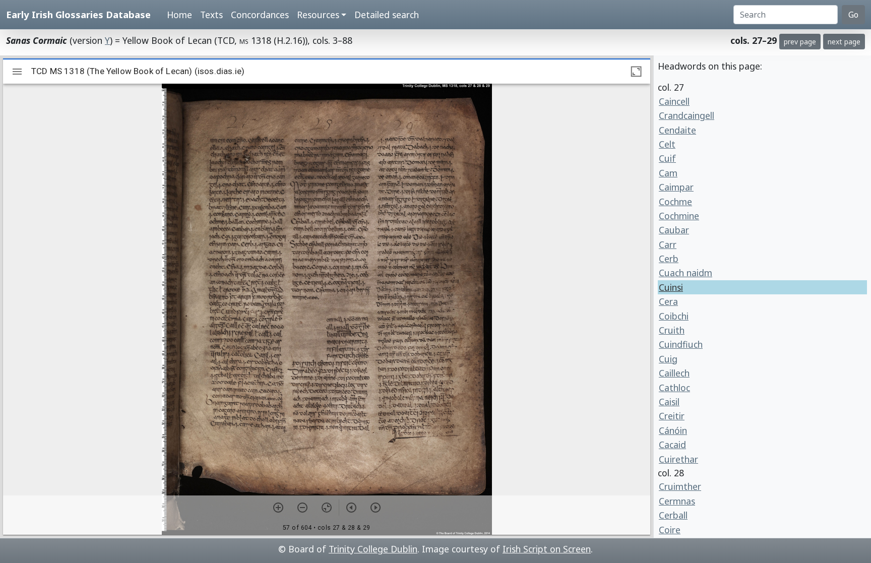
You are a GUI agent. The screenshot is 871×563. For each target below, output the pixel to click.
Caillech (674, 373)
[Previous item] (351, 507)
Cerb (668, 259)
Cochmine (679, 216)
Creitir (672, 416)
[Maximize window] (636, 71)
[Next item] (375, 507)
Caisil (669, 402)
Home (179, 15)
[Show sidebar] (17, 71)
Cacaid (672, 445)
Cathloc (674, 388)
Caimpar (676, 187)
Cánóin (673, 430)
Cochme (675, 202)
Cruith (672, 330)
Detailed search (386, 15)
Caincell (674, 101)
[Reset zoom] (327, 507)
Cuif (667, 158)
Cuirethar (678, 459)
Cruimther (680, 486)
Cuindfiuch (681, 344)
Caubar (674, 230)
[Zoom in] (278, 507)
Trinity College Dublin (373, 549)
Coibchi (674, 316)
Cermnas (677, 501)
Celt (667, 144)
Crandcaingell (686, 115)
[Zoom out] (302, 507)
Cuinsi (671, 287)
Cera (668, 301)
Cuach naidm (685, 273)
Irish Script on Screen (547, 549)
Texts (211, 15)
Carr (667, 244)
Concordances (260, 15)
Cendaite (677, 130)
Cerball (673, 515)
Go (853, 14)
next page (844, 41)
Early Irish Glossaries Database (78, 14)
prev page (800, 41)
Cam (668, 173)
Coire (669, 530)
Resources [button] (318, 15)
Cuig (668, 359)
